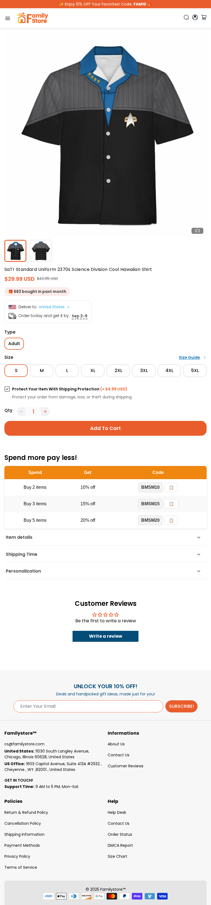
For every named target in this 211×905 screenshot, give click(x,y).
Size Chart (117, 856)
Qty (8, 410)
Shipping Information (24, 834)
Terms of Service (20, 867)
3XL (144, 370)
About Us (116, 744)
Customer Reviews (125, 766)
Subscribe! (181, 706)
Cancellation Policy (22, 823)
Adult (14, 343)
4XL (169, 370)
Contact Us (118, 755)
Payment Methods (22, 845)
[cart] (204, 18)
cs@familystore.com (24, 744)
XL (92, 370)
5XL (195, 370)
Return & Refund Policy (26, 812)
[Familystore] (32, 18)
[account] (195, 17)
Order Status (120, 834)
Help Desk (117, 812)
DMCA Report (120, 845)
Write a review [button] (105, 636)
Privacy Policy (17, 856)
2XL (118, 370)
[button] (21, 411)
